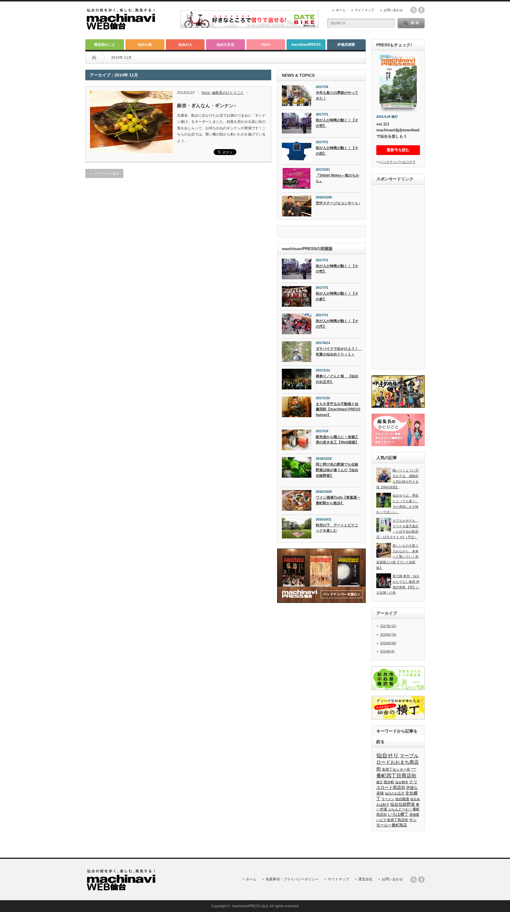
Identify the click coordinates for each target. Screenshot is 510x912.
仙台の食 (145, 45)
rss (413, 10)
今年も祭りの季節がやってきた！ (337, 95)
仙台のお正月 (394, 793)
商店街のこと (104, 45)
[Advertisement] (398, 277)
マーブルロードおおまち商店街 (397, 762)
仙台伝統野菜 (402, 804)
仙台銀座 (402, 799)
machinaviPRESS (306, 45)
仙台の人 (185, 45)
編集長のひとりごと (228, 93)
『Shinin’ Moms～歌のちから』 (337, 178)
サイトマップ (364, 10)
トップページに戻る (104, 173)
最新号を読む (398, 150)
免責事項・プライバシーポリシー (292, 879)
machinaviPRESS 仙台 (250, 906)
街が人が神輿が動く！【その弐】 (337, 324)
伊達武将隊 (346, 45)
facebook (421, 10)
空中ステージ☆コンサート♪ (338, 203)
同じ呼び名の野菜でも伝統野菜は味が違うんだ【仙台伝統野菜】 (337, 469)
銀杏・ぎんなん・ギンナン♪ (206, 105)
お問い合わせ (393, 10)
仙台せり (387, 755)
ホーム (341, 10)
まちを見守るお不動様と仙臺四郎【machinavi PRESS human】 (338, 409)
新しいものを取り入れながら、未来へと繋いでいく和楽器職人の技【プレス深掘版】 (397, 557)
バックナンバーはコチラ (398, 162)
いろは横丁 (398, 814)
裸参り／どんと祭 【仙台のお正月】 (337, 379)
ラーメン (387, 799)
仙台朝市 (401, 782)
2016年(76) (388, 634)
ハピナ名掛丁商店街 (392, 820)
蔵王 (379, 782)
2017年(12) (388, 626)
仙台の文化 (225, 45)
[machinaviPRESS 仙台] (120, 27)
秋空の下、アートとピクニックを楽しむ (337, 528)
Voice (265, 45)
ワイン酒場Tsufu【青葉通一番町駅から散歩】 (338, 500)
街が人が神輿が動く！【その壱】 (337, 123)
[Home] (94, 57)
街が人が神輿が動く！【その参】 (337, 296)
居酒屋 (414, 814)
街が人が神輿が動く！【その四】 (337, 151)
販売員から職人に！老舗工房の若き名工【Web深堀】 (337, 440)
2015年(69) (388, 643)
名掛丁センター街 (396, 769)
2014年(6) (387, 651)
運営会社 (365, 879)
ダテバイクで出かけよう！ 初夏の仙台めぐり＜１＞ (338, 351)
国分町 (389, 782)
